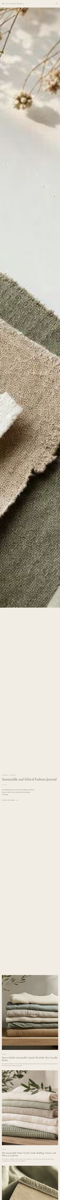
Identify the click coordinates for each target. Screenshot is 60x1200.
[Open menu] (56, 3)
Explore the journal (8, 800)
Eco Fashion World (14, 4)
